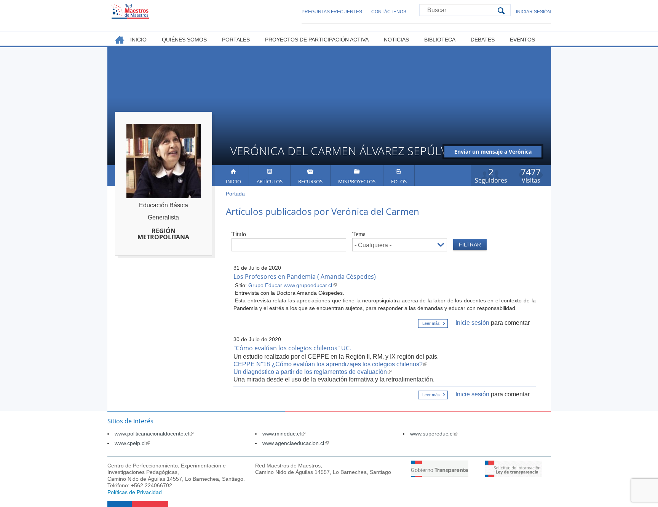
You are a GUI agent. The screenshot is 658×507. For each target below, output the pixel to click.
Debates (483, 40)
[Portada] (130, 11)
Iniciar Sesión (533, 11)
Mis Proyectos (356, 181)
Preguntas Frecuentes (332, 11)
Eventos (522, 40)
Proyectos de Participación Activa (317, 40)
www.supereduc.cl (434, 434)
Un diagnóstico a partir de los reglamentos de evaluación (312, 372)
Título (239, 234)
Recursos (310, 181)
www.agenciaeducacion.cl (295, 443)
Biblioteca (439, 40)
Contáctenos (388, 11)
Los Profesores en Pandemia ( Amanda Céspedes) (304, 276)
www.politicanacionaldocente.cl (154, 434)
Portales (236, 40)
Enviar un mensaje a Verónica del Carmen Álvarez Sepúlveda (493, 152)
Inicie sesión (472, 322)
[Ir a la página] (439, 475)
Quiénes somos (184, 40)
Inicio (233, 181)
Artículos (270, 181)
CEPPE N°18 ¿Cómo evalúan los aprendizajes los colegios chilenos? (330, 364)
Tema (359, 234)
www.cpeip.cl (132, 443)
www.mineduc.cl (283, 434)
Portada (235, 194)
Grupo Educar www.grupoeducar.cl (292, 285)
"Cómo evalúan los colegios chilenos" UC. (292, 348)
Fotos (399, 181)
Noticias (396, 40)
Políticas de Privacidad (134, 492)
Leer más (435, 324)
